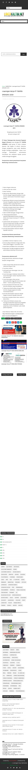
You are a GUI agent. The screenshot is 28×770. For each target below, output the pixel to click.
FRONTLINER (20, 577)
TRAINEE (3, 605)
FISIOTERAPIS (4, 577)
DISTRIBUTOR (6, 660)
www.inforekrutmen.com (7, 615)
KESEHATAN (21, 667)
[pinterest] (15, 2)
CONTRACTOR (13, 655)
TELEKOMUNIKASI (20, 691)
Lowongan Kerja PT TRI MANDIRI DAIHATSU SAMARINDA (12, 336)
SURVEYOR (3, 602)
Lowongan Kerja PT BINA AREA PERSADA (11, 364)
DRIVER (17, 574)
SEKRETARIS (11, 600)
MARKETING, (11, 99)
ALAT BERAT (9, 566)
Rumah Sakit (17, 688)
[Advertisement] (14, 38)
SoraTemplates (13, 760)
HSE (11, 579)
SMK (3, 553)
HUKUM (14, 667)
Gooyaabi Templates (6, 763)
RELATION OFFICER (5, 595)
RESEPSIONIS (4, 597)
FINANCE (18, 665)
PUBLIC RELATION (21, 590)
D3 (3, 536)
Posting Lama (21, 374)
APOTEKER (16, 566)
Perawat (12, 592)
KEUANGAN (5, 670)
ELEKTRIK (22, 574)
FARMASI (12, 665)
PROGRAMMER (4, 590)
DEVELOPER (4, 574)
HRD (7, 579)
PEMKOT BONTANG (7, 678)
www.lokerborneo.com (6, 614)
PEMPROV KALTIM (7, 680)
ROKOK (10, 688)
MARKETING (8, 86)
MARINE (9, 673)
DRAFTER (11, 574)
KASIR (22, 579)
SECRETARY (23, 597)
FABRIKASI (5, 665)
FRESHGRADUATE (7, 542)
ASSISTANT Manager (6, 569)
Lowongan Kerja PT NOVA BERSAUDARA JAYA (12, 350)
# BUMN (7, 318)
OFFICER (24, 582)
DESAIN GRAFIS (16, 572)
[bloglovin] (18, 1)
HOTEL (9, 667)
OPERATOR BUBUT (12, 584)
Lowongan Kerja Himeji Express (10, 754)
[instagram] (3, 2)
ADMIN (3, 566)
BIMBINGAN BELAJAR (15, 652)
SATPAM (17, 597)
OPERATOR (3, 584)
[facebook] (6, 2)
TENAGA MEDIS (17, 602)
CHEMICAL (5, 655)
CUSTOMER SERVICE (6, 572)
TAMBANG (11, 691)
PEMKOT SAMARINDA (19, 678)
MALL (4, 673)
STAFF (23, 600)
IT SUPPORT (16, 579)
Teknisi (9, 605)
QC (16, 592)
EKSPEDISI (5, 662)
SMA (3, 550)
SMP (3, 555)
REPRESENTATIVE (16, 595)
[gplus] (12, 2)
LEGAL (20, 670)
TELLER (10, 602)
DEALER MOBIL (6, 657)
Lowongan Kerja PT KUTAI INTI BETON (12, 749)
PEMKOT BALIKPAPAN (19, 675)
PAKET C (4, 544)
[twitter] (9, 2)
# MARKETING (18, 318)
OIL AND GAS (21, 673)
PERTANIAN (6, 685)
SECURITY (3, 600)
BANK (17, 649)
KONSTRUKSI (13, 670)
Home (3, 86)
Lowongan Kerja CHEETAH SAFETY (11, 717)
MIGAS (14, 673)
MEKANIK (17, 582)
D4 (3, 539)
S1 (2, 547)
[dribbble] (21, 1)
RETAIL (4, 688)
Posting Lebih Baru (7, 374)
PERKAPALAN (6, 683)
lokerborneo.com (14, 765)
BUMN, (5, 99)
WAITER (15, 605)
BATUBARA (5, 652)
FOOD (4, 667)
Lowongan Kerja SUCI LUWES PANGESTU (13, 734)
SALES (11, 597)
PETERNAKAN (13, 685)
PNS (13, 587)
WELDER (20, 605)
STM (3, 558)
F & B (18, 662)
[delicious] (15, 4)
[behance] (12, 4)
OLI (4, 675)
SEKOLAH (5, 691)
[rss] (24, 1)
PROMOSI (12, 590)
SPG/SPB (18, 600)
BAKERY (12, 649)
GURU (2, 579)
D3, (7, 99)
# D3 (12, 318)
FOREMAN (12, 577)
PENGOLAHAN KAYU (18, 680)
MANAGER (3, 582)
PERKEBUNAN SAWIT (16, 683)
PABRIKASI (9, 675)
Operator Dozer (5, 587)
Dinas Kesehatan (16, 660)
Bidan (15, 569)
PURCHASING (4, 592)
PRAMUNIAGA (19, 587)
